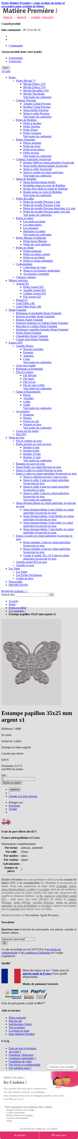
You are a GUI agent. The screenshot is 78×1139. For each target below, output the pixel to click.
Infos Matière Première (22, 1034)
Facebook (14, 805)
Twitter (13, 809)
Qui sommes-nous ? (20, 1068)
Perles (12, 604)
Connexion (15, 61)
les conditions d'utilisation (35, 952)
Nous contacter (17, 1017)
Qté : (4, 775)
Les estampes (17, 610)
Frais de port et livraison (22, 1048)
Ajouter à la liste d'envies (23, 796)
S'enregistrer (16, 57)
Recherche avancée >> (14, 591)
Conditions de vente (20, 1061)
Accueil (5, 71)
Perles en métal (17, 607)
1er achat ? (15, 1051)
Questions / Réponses (21, 1054)
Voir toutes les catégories (37, 97)
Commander (16, 45)
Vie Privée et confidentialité (24, 1064)
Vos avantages (17, 1027)
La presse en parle (19, 1030)
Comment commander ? (22, 1058)
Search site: (8, 594)
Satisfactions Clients (20, 1024)
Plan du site (15, 1020)
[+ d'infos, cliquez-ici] (25, 999)
